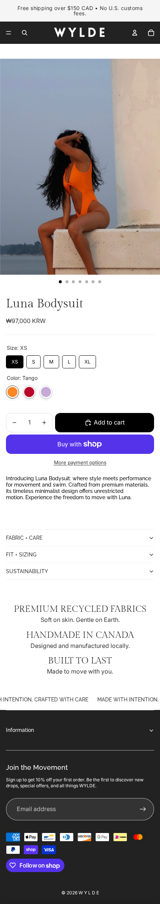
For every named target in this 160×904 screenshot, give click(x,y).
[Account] (135, 33)
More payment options (80, 462)
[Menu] (8, 32)
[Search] (24, 33)
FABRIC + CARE (24, 538)
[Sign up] (143, 809)
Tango (12, 391)
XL (87, 360)
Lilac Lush (45, 391)
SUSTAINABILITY (27, 571)
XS (14, 360)
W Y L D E (89, 892)
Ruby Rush (29, 391)
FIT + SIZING (21, 555)
